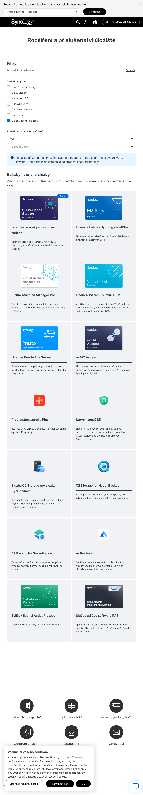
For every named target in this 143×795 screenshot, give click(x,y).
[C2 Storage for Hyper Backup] (104, 466)
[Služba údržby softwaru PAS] (104, 596)
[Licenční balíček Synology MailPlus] (104, 207)
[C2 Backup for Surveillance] (39, 534)
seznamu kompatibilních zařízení (36, 162)
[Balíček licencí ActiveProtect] (39, 596)
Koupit (62, 196)
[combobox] (41, 11)
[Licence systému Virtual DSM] (104, 275)
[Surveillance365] (104, 400)
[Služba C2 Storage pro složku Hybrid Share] (39, 466)
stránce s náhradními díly (82, 162)
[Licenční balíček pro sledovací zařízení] (39, 207)
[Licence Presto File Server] (39, 338)
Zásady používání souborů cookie (47, 776)
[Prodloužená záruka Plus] (39, 400)
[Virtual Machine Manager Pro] (39, 275)
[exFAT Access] (104, 338)
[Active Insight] (104, 534)
